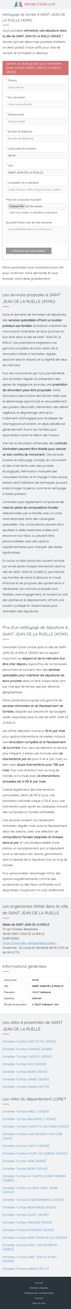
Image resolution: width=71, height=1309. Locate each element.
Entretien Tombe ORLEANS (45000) (27, 1222)
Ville (9, 166)
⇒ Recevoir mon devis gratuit (28, 251)
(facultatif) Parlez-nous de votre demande (29, 222)
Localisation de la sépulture (22, 183)
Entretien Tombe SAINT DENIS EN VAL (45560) (34, 1238)
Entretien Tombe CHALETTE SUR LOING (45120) (35, 1126)
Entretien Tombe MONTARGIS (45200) (29, 1207)
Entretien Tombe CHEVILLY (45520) (27, 1056)
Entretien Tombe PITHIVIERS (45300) (28, 1230)
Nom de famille (15, 97)
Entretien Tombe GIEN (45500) (24, 1161)
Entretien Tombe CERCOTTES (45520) (29, 1041)
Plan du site (39, 1303)
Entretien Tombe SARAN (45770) (25, 1087)
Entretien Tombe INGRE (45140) (25, 1072)
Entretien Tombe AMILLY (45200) (25, 1111)
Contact (38, 1298)
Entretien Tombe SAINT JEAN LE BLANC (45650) (29, 1259)
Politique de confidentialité (38, 1292)
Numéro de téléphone (19, 131)
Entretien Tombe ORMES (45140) (25, 1079)
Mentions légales (39, 1287)
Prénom (11, 80)
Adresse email (15, 114)
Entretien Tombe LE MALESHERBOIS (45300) (33, 1200)
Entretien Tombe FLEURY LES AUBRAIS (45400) (35, 1153)
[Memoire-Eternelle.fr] (36, 4)
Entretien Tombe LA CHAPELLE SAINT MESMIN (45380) (34, 1178)
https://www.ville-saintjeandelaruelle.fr (29, 943)
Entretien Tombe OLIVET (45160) (25, 1215)
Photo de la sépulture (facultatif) (23, 199)
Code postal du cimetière (21, 149)
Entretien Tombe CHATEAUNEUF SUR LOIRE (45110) (32, 1136)
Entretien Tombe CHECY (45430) (26, 1146)
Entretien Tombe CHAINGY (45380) (27, 1049)
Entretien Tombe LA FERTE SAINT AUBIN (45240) (29, 1190)
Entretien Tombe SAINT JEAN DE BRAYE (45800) (29, 1247)
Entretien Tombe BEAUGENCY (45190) (29, 1119)
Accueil (39, 1282)
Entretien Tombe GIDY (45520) (24, 1064)
